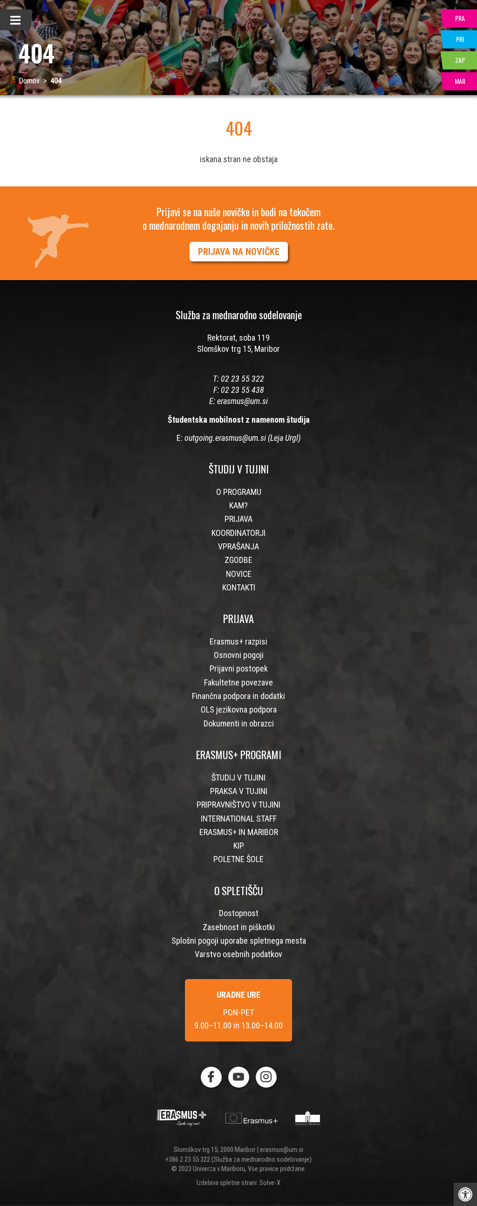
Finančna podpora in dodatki (238, 696)
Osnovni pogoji (239, 655)
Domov (29, 80)
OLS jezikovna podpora (239, 709)
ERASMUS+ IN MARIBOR (238, 832)
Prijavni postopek (239, 668)
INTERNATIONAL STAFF (239, 818)
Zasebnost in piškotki (239, 927)
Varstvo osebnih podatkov (238, 954)
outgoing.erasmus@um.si (225, 438)
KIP (238, 845)
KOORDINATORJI (238, 533)
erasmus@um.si (242, 401)
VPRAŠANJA (238, 546)
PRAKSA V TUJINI (238, 791)
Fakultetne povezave (238, 682)
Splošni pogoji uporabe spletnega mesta (238, 941)
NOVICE (239, 574)
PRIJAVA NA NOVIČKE (238, 251)
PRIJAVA (238, 519)
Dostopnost (239, 913)
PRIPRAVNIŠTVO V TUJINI (238, 804)
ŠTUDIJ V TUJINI (238, 777)
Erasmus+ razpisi (238, 641)
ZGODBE (238, 560)
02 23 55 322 (242, 379)
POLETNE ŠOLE (238, 859)
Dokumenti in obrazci (239, 723)
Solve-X (269, 1183)
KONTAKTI (238, 587)
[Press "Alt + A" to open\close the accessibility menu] (465, 1194)
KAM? (238, 505)
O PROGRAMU (238, 492)
